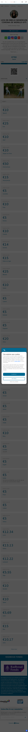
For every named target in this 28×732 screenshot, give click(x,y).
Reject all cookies (14, 381)
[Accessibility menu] (26, 730)
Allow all (14, 374)
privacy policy (17, 361)
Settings (14, 378)
